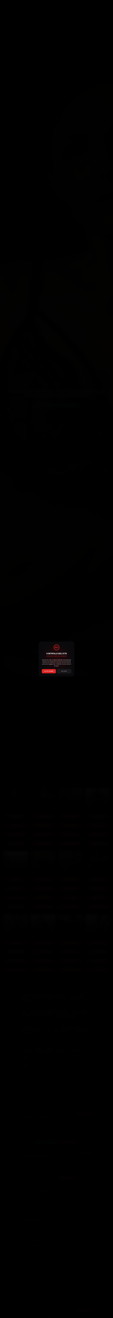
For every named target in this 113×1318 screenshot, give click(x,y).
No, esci (64, 671)
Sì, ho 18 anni (48, 671)
